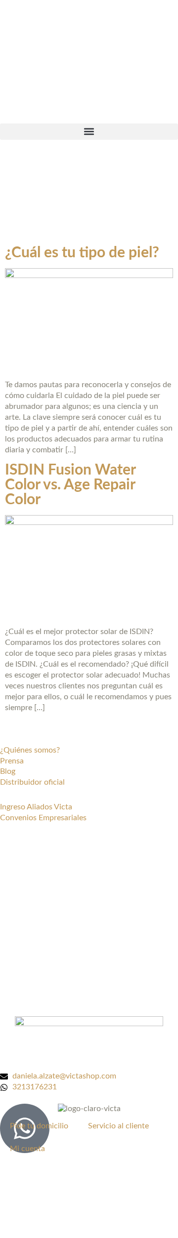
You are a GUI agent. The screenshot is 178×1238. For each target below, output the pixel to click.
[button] (89, 131)
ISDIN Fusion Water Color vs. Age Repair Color (70, 485)
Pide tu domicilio (39, 1126)
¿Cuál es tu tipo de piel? (82, 252)
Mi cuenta (27, 1149)
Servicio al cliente (118, 1126)
